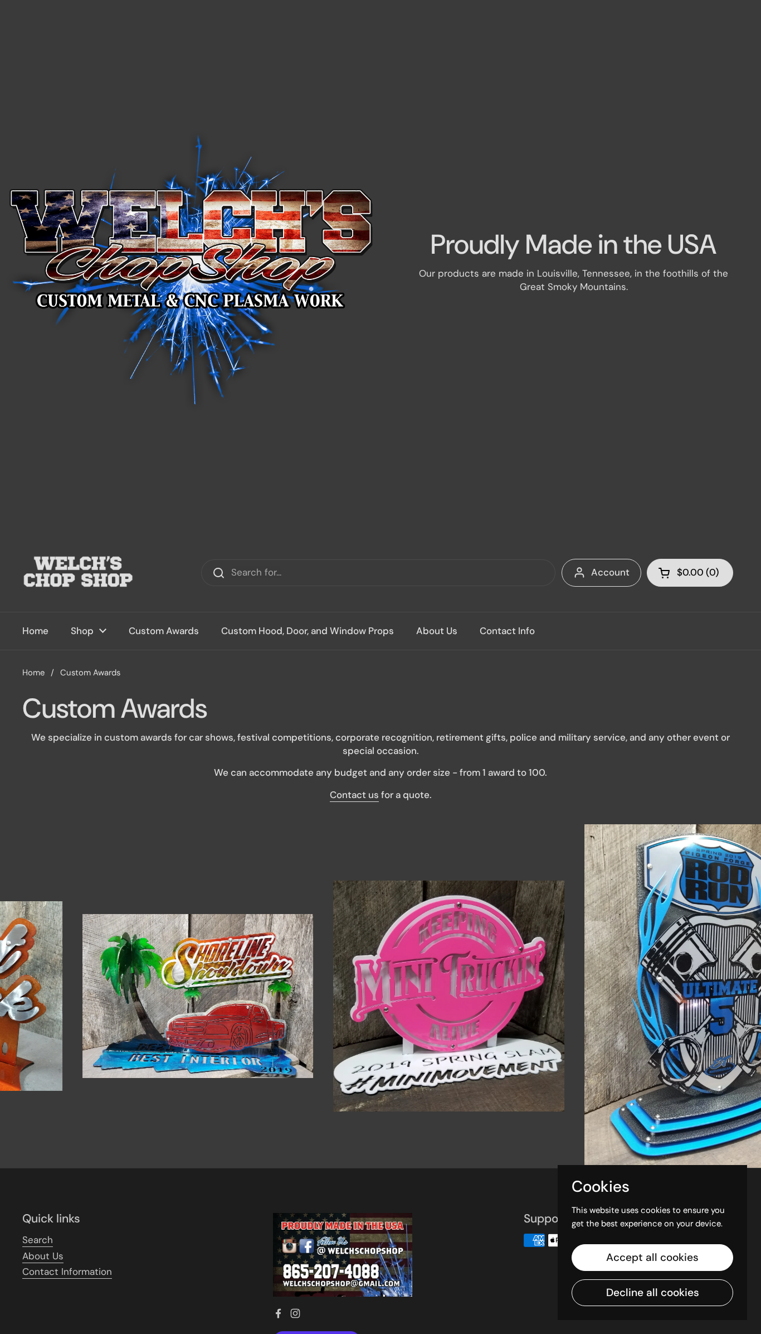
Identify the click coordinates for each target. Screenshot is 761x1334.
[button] (690, 573)
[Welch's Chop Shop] (78, 573)
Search (37, 1240)
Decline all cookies (652, 1292)
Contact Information (67, 1271)
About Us (43, 1256)
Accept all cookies (652, 1257)
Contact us (354, 795)
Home (33, 672)
